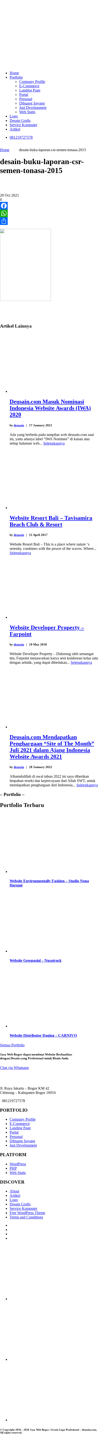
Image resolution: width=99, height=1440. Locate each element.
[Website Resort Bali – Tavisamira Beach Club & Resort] (54, 508)
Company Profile (32, 82)
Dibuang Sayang (32, 103)
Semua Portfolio (12, 1045)
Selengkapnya (54, 443)
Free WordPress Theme (27, 1213)
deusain (19, 425)
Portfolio (16, 77)
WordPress (18, 1164)
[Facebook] (49, 206)
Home (14, 73)
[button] (14, 1068)
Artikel (15, 129)
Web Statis (27, 112)
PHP (13, 1168)
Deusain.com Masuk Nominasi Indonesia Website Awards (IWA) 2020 (50, 408)
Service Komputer (23, 125)
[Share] (49, 221)
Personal (25, 99)
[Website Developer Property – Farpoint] (54, 617)
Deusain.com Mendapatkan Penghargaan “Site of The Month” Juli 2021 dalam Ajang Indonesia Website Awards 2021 (52, 747)
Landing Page (29, 90)
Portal (23, 95)
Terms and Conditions (26, 1217)
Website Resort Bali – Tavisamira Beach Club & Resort (51, 521)
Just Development (32, 108)
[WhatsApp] (49, 213)
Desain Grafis (20, 120)
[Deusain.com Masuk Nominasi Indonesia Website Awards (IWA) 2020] (54, 391)
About (14, 1191)
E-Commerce (29, 86)
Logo (14, 116)
